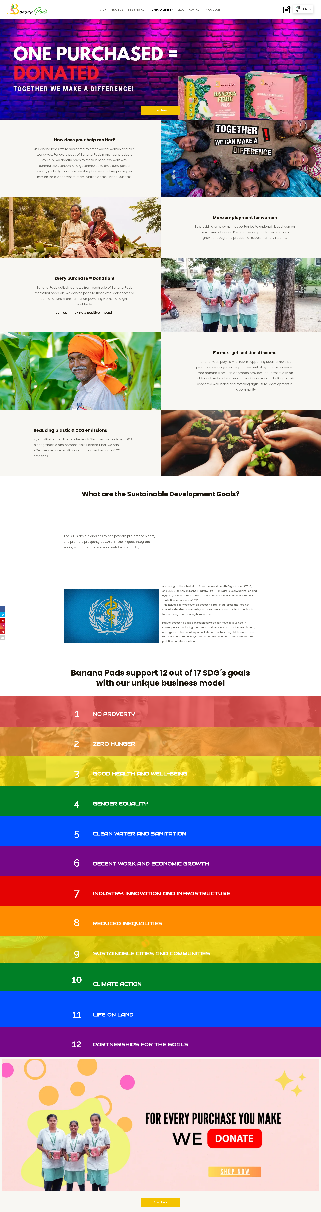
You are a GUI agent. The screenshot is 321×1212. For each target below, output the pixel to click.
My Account (213, 9)
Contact (195, 9)
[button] (145, 9)
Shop (102, 9)
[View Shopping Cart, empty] (286, 10)
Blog (181, 9)
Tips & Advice (136, 9)
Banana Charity (162, 9)
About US (117, 9)
